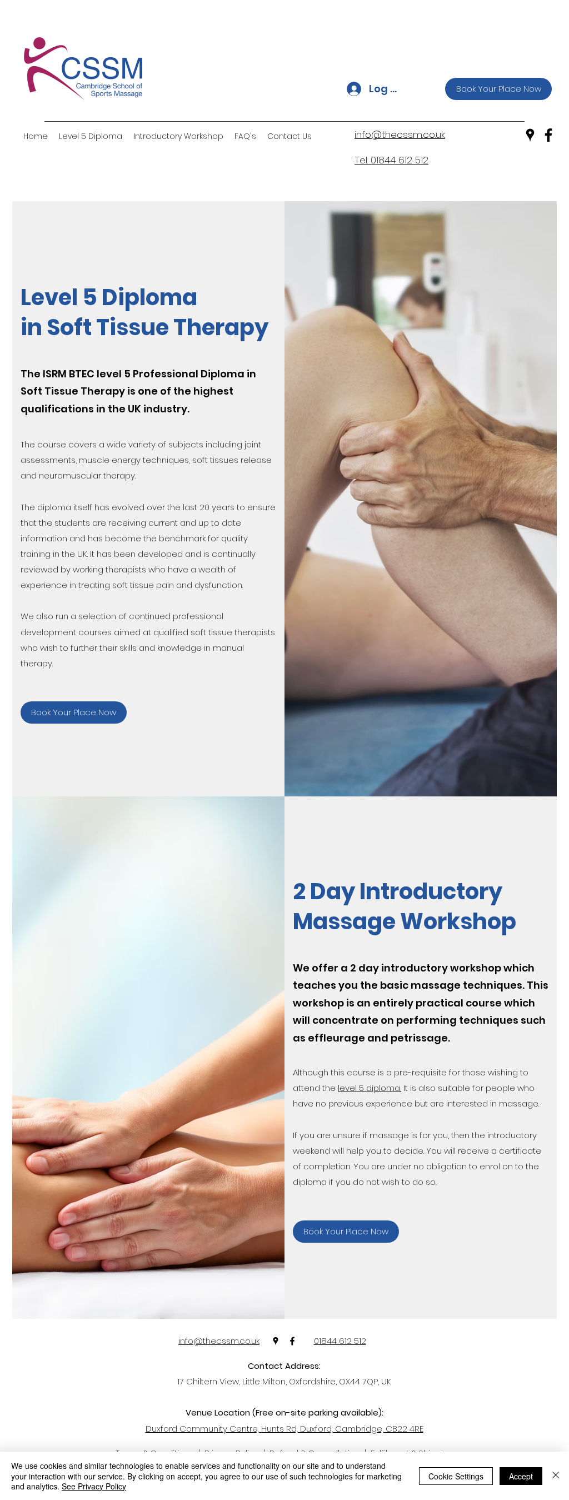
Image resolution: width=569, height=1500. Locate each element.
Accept (521, 1476)
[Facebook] (548, 135)
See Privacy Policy (94, 1486)
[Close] (555, 1476)
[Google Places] (530, 135)
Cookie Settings (455, 1476)
